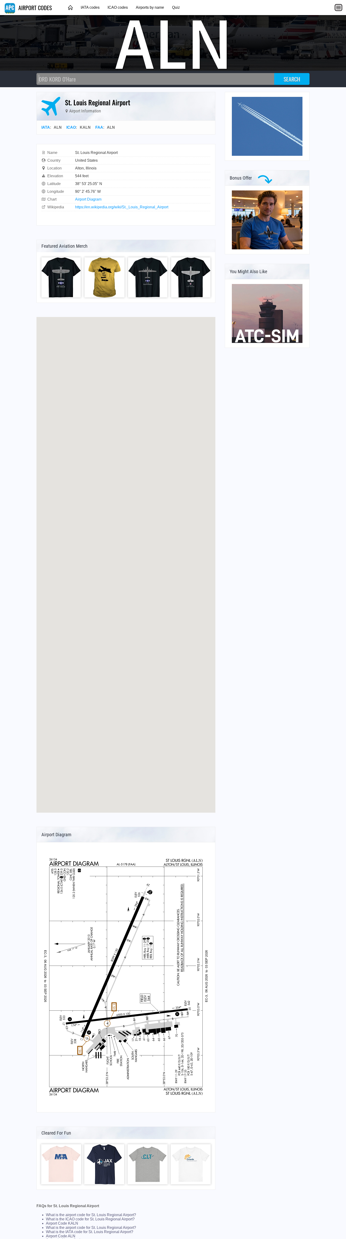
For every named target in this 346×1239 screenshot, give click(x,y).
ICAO (71, 127)
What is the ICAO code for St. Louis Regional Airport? (90, 1219)
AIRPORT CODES (34, 7)
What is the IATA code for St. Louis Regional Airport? (89, 1232)
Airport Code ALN (60, 1236)
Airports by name (150, 7)
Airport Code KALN (62, 1223)
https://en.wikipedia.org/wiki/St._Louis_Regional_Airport (121, 207)
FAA (99, 127)
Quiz (176, 7)
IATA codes (90, 7)
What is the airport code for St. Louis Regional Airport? (91, 1215)
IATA (45, 127)
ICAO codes (118, 7)
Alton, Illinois (86, 168)
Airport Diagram (88, 199)
